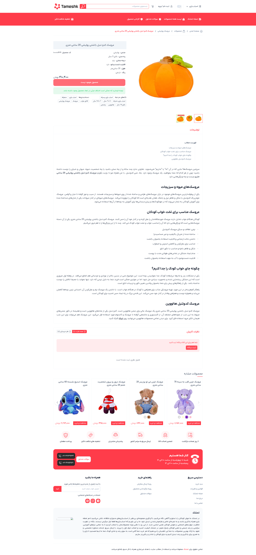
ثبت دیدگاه (191, 347)
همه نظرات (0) (78, 331)
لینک (121, 318)
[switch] (179, 6)
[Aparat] (87, 501)
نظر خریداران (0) (63, 331)
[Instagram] (93, 501)
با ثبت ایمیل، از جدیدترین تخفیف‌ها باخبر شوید (82, 484)
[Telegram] (98, 501)
